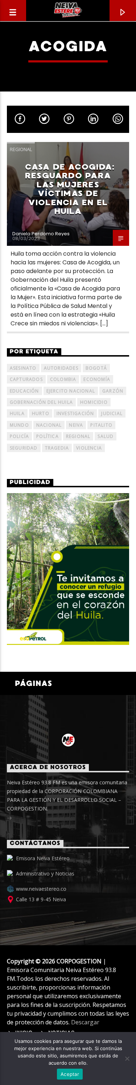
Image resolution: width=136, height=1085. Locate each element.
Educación (24, 391)
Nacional (49, 425)
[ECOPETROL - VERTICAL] (68, 569)
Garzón (112, 391)
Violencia (89, 448)
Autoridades (61, 368)
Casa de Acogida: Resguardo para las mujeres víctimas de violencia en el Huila (70, 189)
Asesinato (23, 368)
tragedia (57, 448)
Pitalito (101, 425)
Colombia (63, 379)
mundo (19, 425)
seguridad (24, 448)
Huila (17, 413)
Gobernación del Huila (41, 402)
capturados (26, 379)
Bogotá (96, 368)
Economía (96, 379)
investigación (75, 413)
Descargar (85, 1022)
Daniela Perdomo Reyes (41, 233)
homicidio (94, 402)
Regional (21, 149)
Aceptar (70, 1074)
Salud (106, 436)
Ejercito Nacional (70, 391)
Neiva (76, 425)
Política (47, 436)
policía (19, 436)
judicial (112, 413)
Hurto (40, 413)
